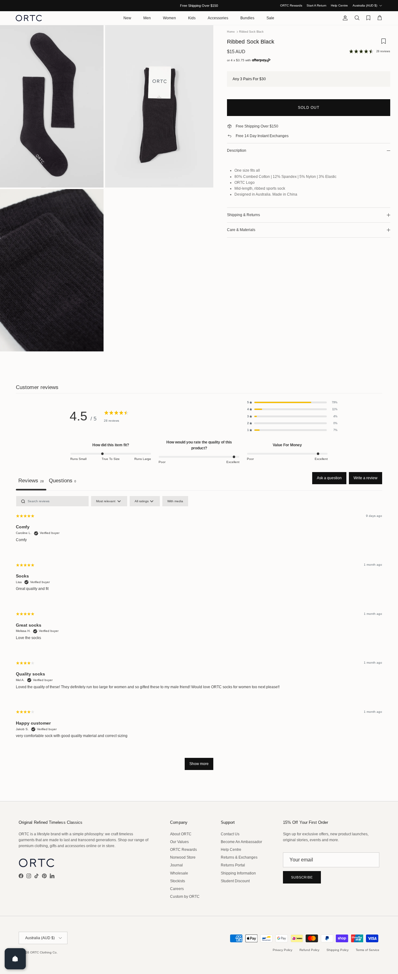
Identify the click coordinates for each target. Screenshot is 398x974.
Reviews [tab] (31, 480)
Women (169, 18)
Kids (192, 18)
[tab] (62, 481)
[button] (292, 402)
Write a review (365, 478)
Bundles (247, 18)
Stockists (177, 881)
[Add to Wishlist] (383, 43)
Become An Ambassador (241, 842)
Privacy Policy (282, 950)
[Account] (344, 18)
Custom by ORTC (185, 896)
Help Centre (339, 5)
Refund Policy (309, 950)
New (127, 18)
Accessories (218, 18)
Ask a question (329, 478)
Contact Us (230, 834)
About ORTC (181, 834)
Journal (176, 865)
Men (147, 18)
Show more (199, 764)
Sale (270, 18)
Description (236, 150)
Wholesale (179, 873)
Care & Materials (241, 230)
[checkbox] (175, 501)
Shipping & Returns (243, 215)
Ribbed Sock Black (251, 31)
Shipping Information (238, 873)
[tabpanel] (199, 636)
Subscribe (302, 877)
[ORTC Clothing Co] (29, 18)
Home (231, 31)
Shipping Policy (337, 950)
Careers (177, 889)
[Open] (15, 958)
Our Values (179, 842)
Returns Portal (233, 865)
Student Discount (235, 881)
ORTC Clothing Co (43, 952)
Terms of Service (367, 950)
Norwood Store (183, 857)
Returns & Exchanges (239, 857)
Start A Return (316, 5)
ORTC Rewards (291, 5)
